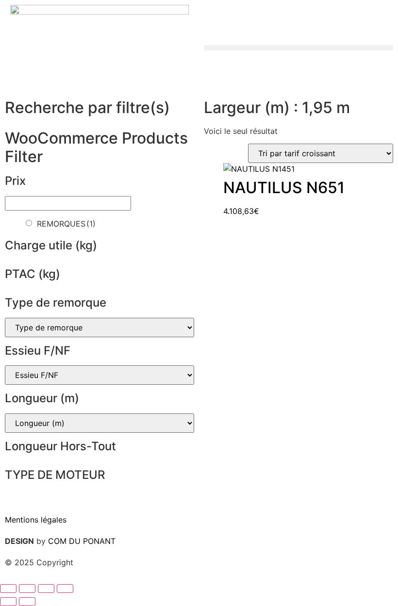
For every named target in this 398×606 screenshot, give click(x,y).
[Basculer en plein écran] (27, 588)
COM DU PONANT (82, 541)
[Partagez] (46, 588)
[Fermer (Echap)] (65, 588)
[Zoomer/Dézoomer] (8, 588)
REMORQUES (66, 224)
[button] (298, 47)
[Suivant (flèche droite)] (27, 601)
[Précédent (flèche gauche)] (8, 601)
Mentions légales (35, 519)
